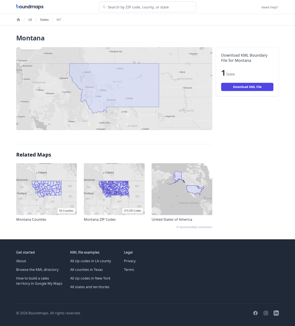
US (30, 20)
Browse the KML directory (37, 269)
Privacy (130, 261)
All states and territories (89, 286)
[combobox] (147, 7)
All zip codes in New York (90, 278)
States (44, 20)
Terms (129, 269)
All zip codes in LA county (90, 261)
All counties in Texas (86, 269)
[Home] (18, 20)
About (21, 261)
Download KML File (247, 87)
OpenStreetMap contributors (195, 227)
